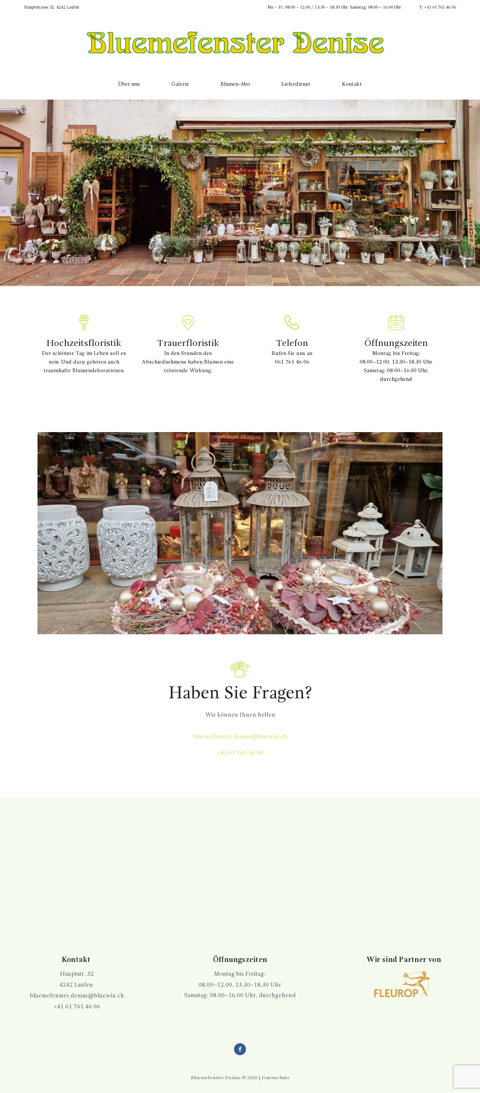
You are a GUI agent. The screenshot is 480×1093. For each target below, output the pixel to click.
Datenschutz (276, 1077)
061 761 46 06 (292, 362)
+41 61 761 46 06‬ (240, 753)
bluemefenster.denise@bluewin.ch (240, 737)
